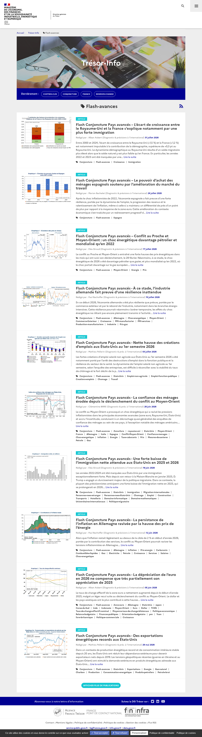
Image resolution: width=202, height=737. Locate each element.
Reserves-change (105, 94)
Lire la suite (130, 156)
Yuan (158, 614)
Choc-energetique (137, 317)
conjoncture (70, 94)
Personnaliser (139, 733)
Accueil (20, 32)
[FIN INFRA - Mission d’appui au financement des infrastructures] (136, 711)
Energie (135, 269)
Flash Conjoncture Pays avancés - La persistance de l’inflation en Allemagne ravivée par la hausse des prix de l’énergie (125, 523)
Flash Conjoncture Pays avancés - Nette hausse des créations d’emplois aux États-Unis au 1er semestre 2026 (128, 344)
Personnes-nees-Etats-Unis (117, 495)
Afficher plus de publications (101, 685)
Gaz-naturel (161, 669)
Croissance (119, 161)
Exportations (133, 669)
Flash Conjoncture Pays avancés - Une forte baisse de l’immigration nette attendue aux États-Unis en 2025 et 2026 (127, 460)
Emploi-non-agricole (137, 375)
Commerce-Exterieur (86, 321)
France (79, 434)
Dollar (144, 607)
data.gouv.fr (129, 727)
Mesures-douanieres (158, 437)
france (86, 94)
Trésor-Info (33, 32)
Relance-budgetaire (85, 614)
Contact (50, 722)
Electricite (114, 553)
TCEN (154, 607)
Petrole (79, 440)
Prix (145, 269)
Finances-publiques (108, 614)
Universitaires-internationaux (90, 501)
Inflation (101, 437)
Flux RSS (152, 722)
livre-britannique (84, 617)
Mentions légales (64, 722)
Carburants (161, 549)
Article (81, 119)
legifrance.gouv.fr (99, 727)
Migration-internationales (156, 492)
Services (153, 553)
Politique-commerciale (107, 617)
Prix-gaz (124, 324)
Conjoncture (86, 161)
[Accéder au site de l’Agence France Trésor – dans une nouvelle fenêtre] (68, 711)
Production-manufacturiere (89, 324)
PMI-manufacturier (124, 321)
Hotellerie (95, 498)
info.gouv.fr (115, 727)
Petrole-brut (164, 672)
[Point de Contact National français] (104, 711)
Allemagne (119, 317)
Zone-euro (119, 604)
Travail (114, 379)
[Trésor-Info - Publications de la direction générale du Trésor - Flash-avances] (181, 106)
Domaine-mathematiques (143, 498)
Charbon (80, 672)
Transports (81, 498)
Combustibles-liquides (87, 553)
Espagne (118, 217)
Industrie (111, 324)
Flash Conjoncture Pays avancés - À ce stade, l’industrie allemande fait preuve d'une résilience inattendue (123, 290)
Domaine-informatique (115, 498)
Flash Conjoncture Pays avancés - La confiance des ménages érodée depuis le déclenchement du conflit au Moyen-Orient (128, 399)
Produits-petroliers (144, 672)
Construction (164, 495)
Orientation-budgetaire (133, 614)
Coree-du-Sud (82, 607)
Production (94, 672)
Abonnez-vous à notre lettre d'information (58, 701)
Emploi (150, 495)
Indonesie (106, 607)
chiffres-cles (50, 94)
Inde (95, 607)
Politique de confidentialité (88, 722)
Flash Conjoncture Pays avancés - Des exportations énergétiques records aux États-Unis (119, 637)
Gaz (89, 440)
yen (151, 614)
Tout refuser (120, 733)
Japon (159, 604)
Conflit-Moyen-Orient (133, 434)
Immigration (134, 161)
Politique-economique (164, 611)
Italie (103, 434)
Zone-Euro (119, 430)
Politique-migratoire (119, 501)
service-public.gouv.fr (77, 727)
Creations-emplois (85, 379)
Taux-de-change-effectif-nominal (92, 611)
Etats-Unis (118, 375)
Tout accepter (100, 733)
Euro (135, 607)
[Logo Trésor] (58, 15)
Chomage (102, 379)
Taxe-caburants (129, 437)
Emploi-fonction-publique (164, 375)
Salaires (164, 553)
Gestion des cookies (136, 722)
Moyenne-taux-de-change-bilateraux (131, 611)
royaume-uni (134, 430)
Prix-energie (146, 549)
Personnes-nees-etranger (88, 495)
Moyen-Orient (121, 269)
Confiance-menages (157, 434)
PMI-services (144, 321)
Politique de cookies (114, 722)
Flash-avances (103, 161)
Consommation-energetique (117, 672)
